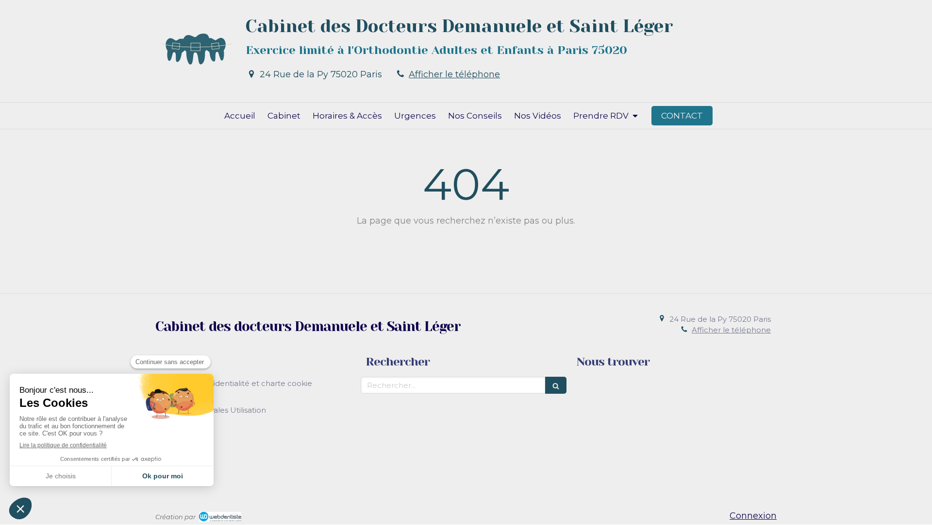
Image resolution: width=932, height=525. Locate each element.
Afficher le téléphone (454, 74)
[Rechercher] (555, 385)
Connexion (753, 515)
